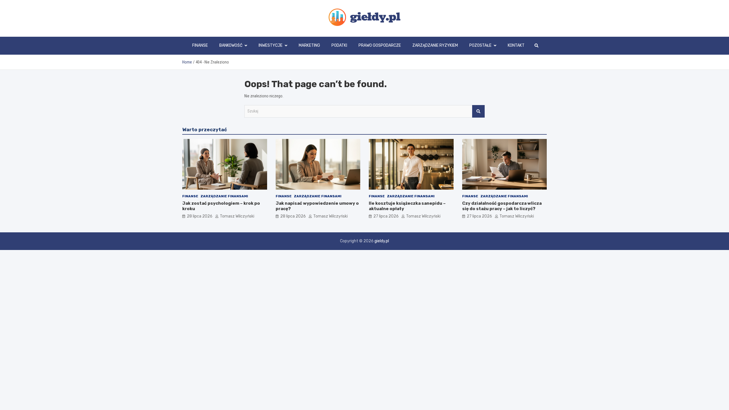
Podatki (339, 45)
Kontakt (516, 45)
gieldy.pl (381, 241)
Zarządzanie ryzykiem (435, 45)
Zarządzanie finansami (224, 196)
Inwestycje (270, 45)
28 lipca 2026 (199, 216)
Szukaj (478, 111)
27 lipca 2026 (386, 216)
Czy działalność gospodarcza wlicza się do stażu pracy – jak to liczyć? (502, 206)
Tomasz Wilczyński (237, 216)
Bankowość (230, 45)
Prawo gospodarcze (380, 45)
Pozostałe (480, 45)
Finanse (200, 45)
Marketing (309, 45)
